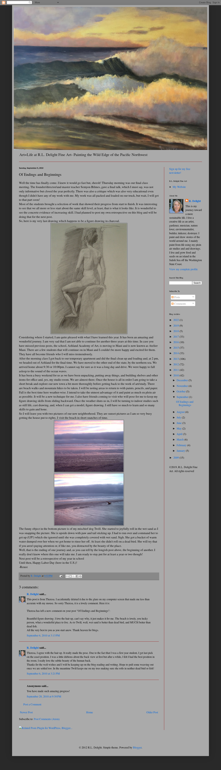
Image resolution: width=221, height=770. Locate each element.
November (183, 386)
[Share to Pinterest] (80, 576)
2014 (176, 353)
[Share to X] (73, 576)
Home (89, 712)
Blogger (137, 747)
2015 (176, 347)
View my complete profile (183, 269)
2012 (176, 364)
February (182, 445)
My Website (179, 187)
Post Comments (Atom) (47, 719)
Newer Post (26, 712)
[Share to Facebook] (77, 576)
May (179, 428)
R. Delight (33, 594)
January (181, 450)
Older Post (152, 712)
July (179, 417)
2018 (176, 331)
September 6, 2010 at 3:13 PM (43, 635)
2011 (176, 370)
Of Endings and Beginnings (184, 403)
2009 (176, 457)
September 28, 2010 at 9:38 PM (44, 696)
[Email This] (67, 576)
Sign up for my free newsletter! (179, 170)
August (181, 412)
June (179, 423)
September (183, 397)
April (180, 434)
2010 (176, 375)
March (180, 439)
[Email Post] (60, 575)
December (183, 380)
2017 (176, 336)
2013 (176, 359)
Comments (180, 303)
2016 (176, 342)
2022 (176, 320)
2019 (176, 325)
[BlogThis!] (70, 576)
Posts (177, 297)
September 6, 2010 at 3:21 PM (43, 673)
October (181, 391)
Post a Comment (32, 704)
